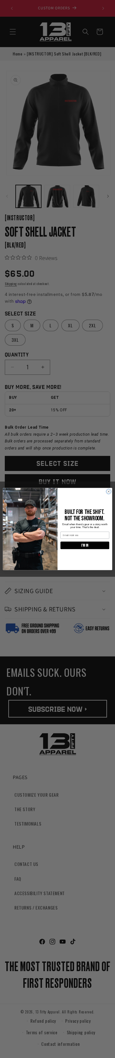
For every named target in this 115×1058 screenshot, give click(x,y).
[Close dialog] (108, 491)
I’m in (84, 545)
